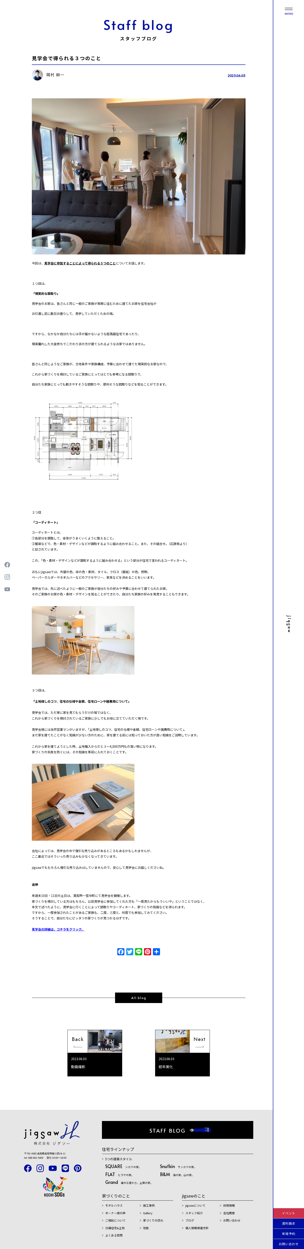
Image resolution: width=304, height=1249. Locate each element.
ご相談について (115, 1220)
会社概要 (229, 1213)
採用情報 (229, 1205)
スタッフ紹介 (194, 1213)
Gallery (147, 1213)
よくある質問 (114, 1235)
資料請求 (288, 1223)
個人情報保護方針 (197, 1228)
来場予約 (288, 1233)
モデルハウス (114, 1205)
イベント (288, 1213)
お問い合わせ (289, 1244)
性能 (146, 1228)
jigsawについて (195, 1205)
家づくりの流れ (153, 1220)
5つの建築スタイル (118, 1159)
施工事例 (149, 1205)
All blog (138, 998)
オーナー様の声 (115, 1213)
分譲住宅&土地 (115, 1228)
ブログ (189, 1220)
